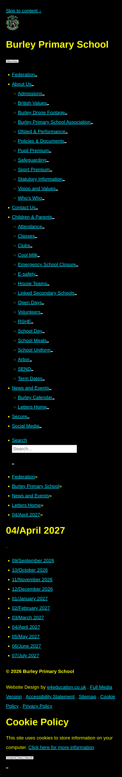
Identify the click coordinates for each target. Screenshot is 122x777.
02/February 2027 (31, 608)
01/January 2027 (30, 598)
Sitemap (87, 696)
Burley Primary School (35, 486)
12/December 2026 (32, 589)
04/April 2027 (26, 514)
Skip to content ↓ (23, 10)
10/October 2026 (30, 570)
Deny (20, 758)
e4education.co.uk (66, 687)
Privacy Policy (37, 706)
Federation (23, 476)
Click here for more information (61, 747)
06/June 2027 (26, 646)
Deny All (28, 758)
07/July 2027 (25, 655)
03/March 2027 (28, 617)
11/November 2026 (32, 579)
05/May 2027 (26, 636)
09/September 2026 (33, 560)
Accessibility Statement (50, 696)
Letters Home (26, 505)
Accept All (11, 758)
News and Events (30, 495)
